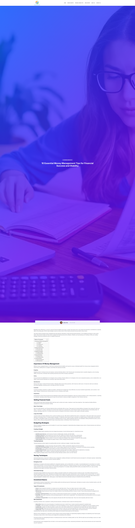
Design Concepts (70, 2)
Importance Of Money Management (41, 341)
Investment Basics (38, 358)
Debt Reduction (40, 344)
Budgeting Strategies (39, 351)
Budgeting (39, 342)
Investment (40, 345)
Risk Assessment (39, 360)
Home (65, 2)
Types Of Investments (40, 359)
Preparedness (40, 346)
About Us (93, 2)
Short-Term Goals (39, 348)
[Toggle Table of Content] (47, 340)
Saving (39, 343)
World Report (87, 2)
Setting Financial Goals (39, 347)
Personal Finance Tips (79, 2)
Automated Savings (40, 357)
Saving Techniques (38, 354)
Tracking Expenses (40, 353)
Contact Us (98, 2)
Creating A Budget (40, 352)
